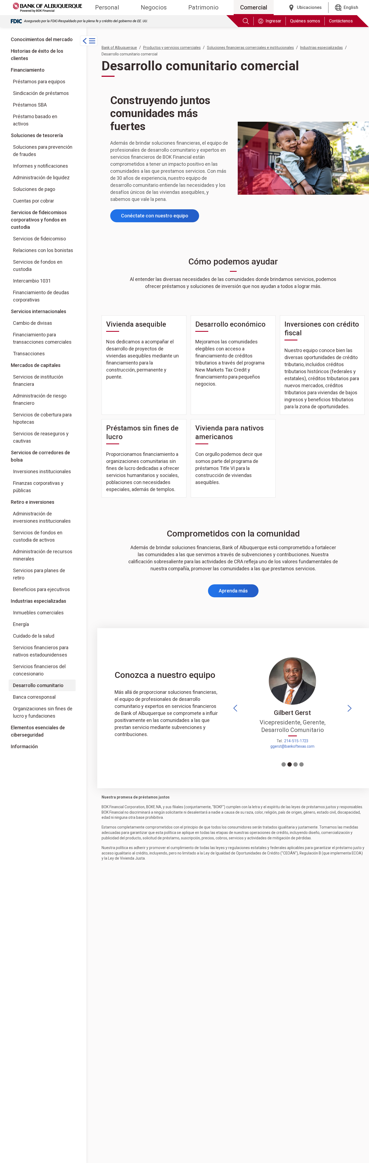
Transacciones (29, 353)
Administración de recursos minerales (42, 555)
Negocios (154, 7)
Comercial (253, 7)
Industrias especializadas (38, 601)
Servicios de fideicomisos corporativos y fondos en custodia (39, 220)
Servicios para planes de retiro (39, 574)
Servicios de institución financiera (38, 380)
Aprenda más (239, 592)
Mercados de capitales (36, 365)
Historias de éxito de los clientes (37, 54)
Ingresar (273, 21)
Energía (21, 624)
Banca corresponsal (34, 697)
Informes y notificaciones (40, 166)
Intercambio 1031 (32, 281)
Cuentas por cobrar (33, 201)
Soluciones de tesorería (37, 135)
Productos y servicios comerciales (172, 47)
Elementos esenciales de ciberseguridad (38, 731)
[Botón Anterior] (235, 708)
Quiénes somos (305, 21)
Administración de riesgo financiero (39, 399)
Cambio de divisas (32, 323)
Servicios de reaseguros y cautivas (41, 437)
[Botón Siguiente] (349, 708)
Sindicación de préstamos (41, 93)
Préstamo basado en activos (35, 120)
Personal (107, 7)
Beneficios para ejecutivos (41, 589)
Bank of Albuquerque (119, 47)
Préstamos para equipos (39, 81)
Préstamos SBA (30, 105)
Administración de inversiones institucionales (42, 517)
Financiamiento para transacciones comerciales (42, 338)
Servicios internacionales (38, 311)
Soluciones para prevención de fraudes (42, 150)
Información (24, 746)
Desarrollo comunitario (38, 685)
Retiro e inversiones (32, 502)
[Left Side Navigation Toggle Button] (88, 41)
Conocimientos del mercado (42, 39)
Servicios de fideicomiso (39, 238)
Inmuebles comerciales (38, 612)
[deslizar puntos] (283, 764)
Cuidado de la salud (33, 636)
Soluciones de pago (34, 189)
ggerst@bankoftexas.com (292, 746)
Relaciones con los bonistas (43, 250)
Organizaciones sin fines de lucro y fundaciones (42, 712)
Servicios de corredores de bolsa (43, 456)
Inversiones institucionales (44, 471)
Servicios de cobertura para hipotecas (42, 418)
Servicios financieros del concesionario (39, 670)
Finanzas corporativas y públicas (44, 486)
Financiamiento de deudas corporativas (41, 296)
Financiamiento (28, 70)
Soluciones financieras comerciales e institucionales (250, 47)
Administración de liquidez (41, 177)
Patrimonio (203, 7)
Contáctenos (341, 21)
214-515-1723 (296, 741)
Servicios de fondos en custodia (37, 265)
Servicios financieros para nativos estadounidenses (40, 651)
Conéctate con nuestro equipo (154, 215)
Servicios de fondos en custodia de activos (37, 536)
